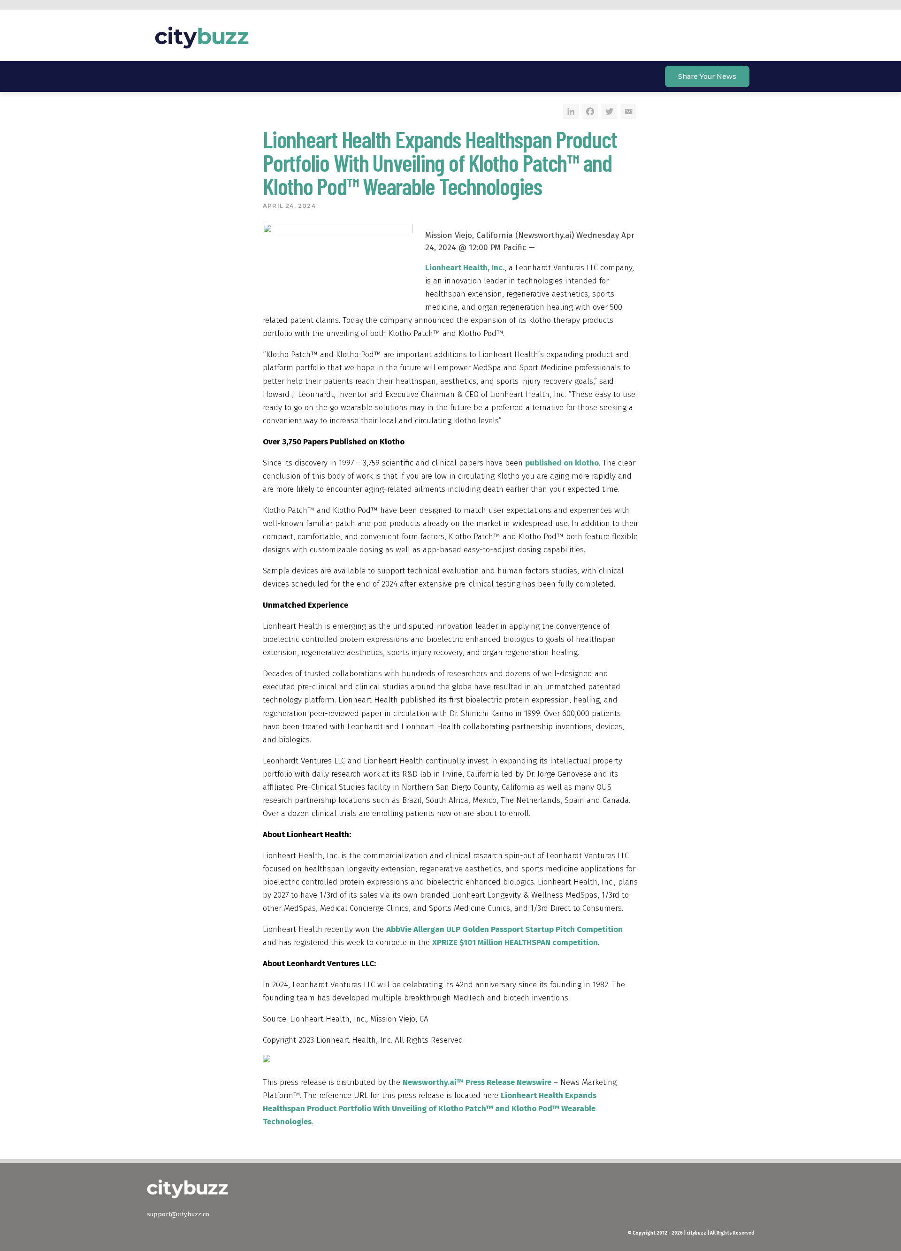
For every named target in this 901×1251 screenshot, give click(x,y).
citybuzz (202, 37)
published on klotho (562, 463)
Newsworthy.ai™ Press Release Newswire (477, 1082)
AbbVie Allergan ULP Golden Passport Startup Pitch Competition (504, 929)
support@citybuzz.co (178, 1214)
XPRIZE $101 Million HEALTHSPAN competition (515, 942)
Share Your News (707, 76)
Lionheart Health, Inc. (464, 268)
